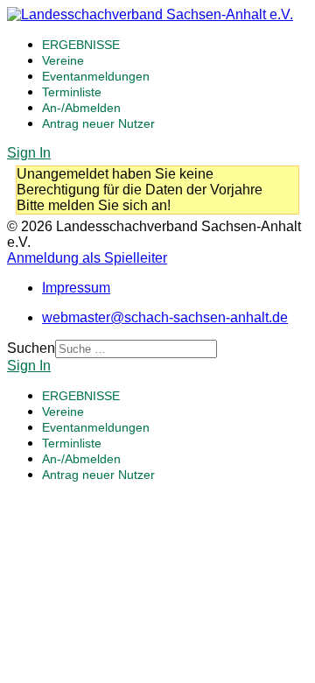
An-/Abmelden (81, 108)
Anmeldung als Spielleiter (87, 257)
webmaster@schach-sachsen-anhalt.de (165, 317)
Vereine (63, 60)
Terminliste (72, 92)
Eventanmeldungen (96, 76)
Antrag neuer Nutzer (98, 123)
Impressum (76, 287)
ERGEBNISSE (81, 45)
